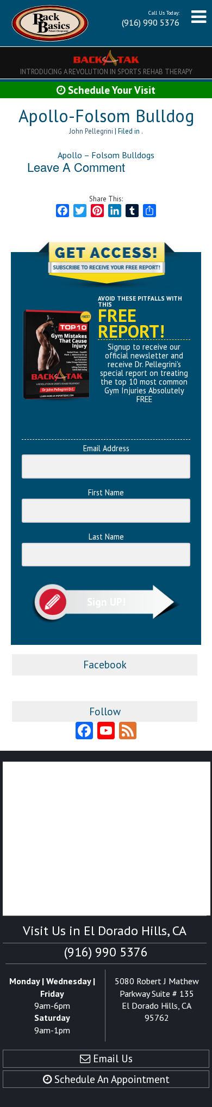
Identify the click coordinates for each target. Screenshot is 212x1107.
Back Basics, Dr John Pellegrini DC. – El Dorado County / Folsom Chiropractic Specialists (50, 23)
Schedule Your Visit (110, 90)
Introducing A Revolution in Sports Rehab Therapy (106, 71)
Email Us (111, 1058)
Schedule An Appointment (111, 1079)
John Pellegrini (91, 131)
